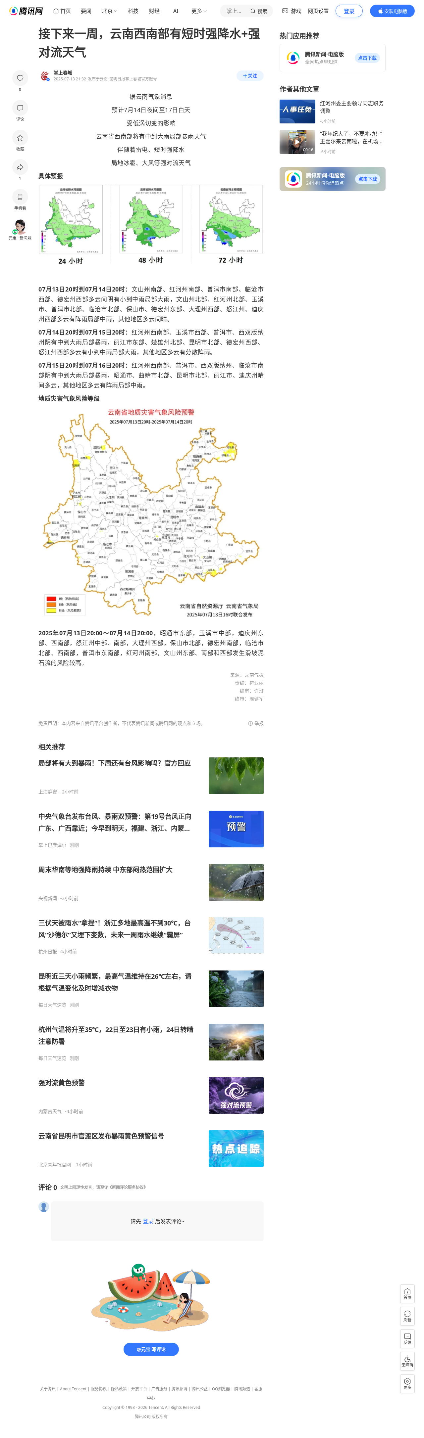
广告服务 (159, 1389)
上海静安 (47, 791)
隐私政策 (119, 1389)
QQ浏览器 (221, 1389)
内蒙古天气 (50, 1111)
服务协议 (99, 1389)
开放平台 (139, 1389)
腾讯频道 (242, 1389)
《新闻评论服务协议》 (128, 1187)
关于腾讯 (48, 1389)
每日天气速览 (52, 1005)
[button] (367, 58)
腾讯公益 (200, 1389)
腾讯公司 (143, 1416)
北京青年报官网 (54, 1164)
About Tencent (73, 1389)
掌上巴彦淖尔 (52, 845)
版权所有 (160, 1416)
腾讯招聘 (179, 1389)
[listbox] (151, 955)
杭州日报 (47, 951)
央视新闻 (47, 898)
